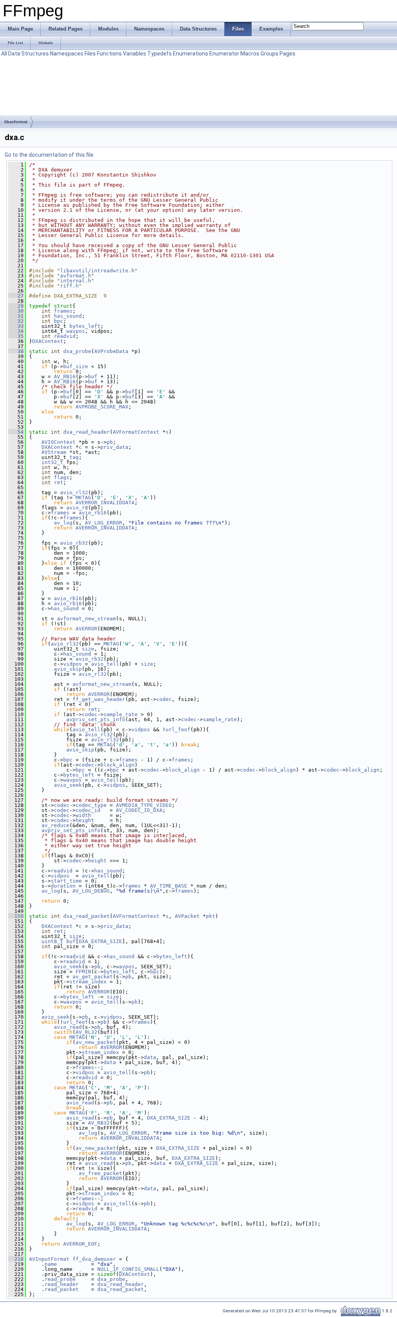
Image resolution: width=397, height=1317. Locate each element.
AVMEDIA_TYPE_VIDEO (144, 805)
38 (16, 351)
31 (16, 316)
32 (16, 321)
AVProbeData (111, 351)
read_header (62, 1284)
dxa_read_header (86, 432)
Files (90, 53)
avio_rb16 (93, 513)
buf (92, 376)
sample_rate (121, 714)
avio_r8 (77, 508)
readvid (65, 336)
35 (16, 336)
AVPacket (187, 916)
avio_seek (68, 785)
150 (16, 916)
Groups (269, 53)
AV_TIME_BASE (168, 886)
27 (16, 296)
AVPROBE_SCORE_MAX (102, 407)
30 (16, 311)
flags (61, 477)
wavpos (75, 331)
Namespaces (66, 53)
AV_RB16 (65, 376)
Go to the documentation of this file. (50, 155)
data (150, 1057)
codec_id (88, 810)
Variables (134, 53)
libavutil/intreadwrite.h (97, 270)
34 (16, 331)
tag (74, 457)
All (4, 53)
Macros (249, 53)
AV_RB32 (99, 1123)
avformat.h (75, 276)
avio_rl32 (74, 492)
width (83, 815)
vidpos (72, 664)
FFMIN (83, 971)
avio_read (68, 1027)
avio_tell (105, 664)
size (88, 649)
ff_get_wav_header (98, 699)
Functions (109, 53)
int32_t (52, 462)
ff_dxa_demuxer (94, 1259)
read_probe (60, 1279)
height (85, 820)
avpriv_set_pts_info (95, 719)
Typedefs (159, 53)
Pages (287, 53)
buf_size (75, 366)
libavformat (16, 121)
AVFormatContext (136, 432)
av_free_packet (100, 1173)
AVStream (53, 452)
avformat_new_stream (86, 618)
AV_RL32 (86, 1032)
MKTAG (83, 497)
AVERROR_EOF (80, 1244)
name (51, 1264)
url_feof (178, 729)
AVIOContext (58, 442)
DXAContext (47, 341)
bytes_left (84, 326)
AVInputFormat (49, 1259)
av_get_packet (92, 977)
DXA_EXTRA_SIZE (100, 941)
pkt (210, 916)
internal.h (75, 281)
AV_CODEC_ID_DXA (139, 810)
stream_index (88, 982)
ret (58, 482)
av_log (63, 523)
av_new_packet (96, 1042)
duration (63, 886)
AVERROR (86, 629)
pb (110, 442)
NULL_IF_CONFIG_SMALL (128, 1269)
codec (164, 699)
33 (16, 326)
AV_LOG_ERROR (103, 523)
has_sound (68, 316)
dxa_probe (77, 351)
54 (16, 432)
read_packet (62, 1289)
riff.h (69, 286)
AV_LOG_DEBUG (91, 891)
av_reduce (55, 825)
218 (16, 1259)
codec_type (91, 805)
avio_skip (68, 669)
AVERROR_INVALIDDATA (105, 502)
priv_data (114, 447)
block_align (117, 765)
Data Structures (28, 53)
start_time (66, 881)
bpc (58, 321)
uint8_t (52, 941)
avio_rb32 (74, 543)
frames (63, 311)
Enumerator (224, 53)
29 (16, 306)
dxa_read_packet (86, 916)
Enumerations (190, 53)
